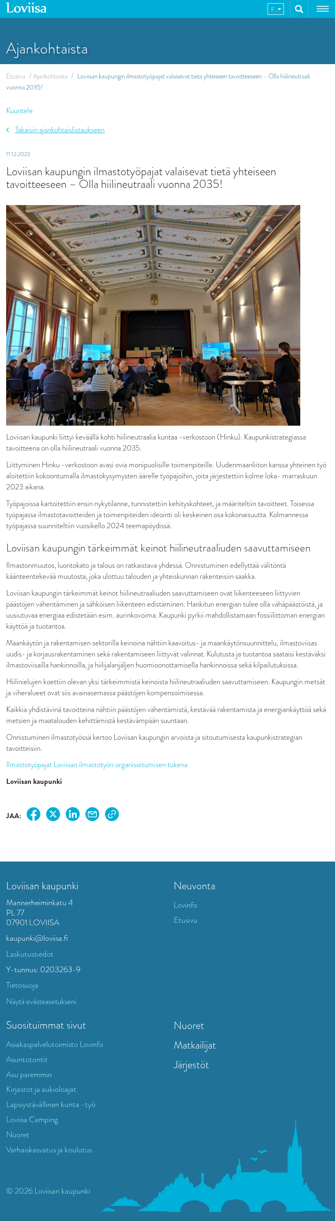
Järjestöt (191, 1064)
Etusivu (15, 76)
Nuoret (17, 1135)
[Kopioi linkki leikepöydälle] (112, 815)
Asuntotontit (27, 1059)
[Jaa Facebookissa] (33, 815)
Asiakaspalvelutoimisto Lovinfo (54, 1044)
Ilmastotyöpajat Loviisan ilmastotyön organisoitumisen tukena (97, 764)
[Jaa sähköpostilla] (92, 815)
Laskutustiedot (30, 954)
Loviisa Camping (32, 1119)
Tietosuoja (22, 985)
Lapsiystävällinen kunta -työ (51, 1104)
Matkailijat (195, 1045)
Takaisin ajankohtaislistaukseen (60, 129)
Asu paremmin (29, 1074)
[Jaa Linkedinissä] (73, 815)
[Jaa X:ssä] (53, 815)
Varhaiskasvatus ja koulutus (49, 1150)
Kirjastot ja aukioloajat (41, 1089)
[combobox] (276, 9)
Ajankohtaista (50, 76)
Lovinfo (185, 905)
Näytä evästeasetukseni (41, 1001)
